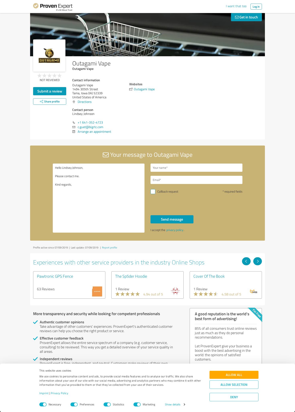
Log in (256, 6)
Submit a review (49, 91)
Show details (172, 404)
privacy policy (174, 230)
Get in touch (248, 17)
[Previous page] (246, 261)
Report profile (109, 247)
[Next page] (257, 261)
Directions (85, 101)
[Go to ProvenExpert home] (52, 7)
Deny (234, 397)
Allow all (234, 375)
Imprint (44, 393)
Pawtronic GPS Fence (55, 276)
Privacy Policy (59, 393)
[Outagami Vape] (49, 55)
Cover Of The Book (209, 276)
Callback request (167, 191)
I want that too (236, 6)
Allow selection (234, 384)
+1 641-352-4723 (90, 122)
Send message (172, 219)
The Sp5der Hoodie (131, 276)
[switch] (74, 404)
